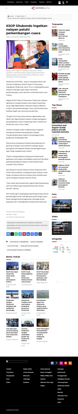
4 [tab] (65, 214)
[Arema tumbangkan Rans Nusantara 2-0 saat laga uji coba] (54, 47)
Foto (54, 194)
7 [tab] (70, 234)
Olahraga (26, 379)
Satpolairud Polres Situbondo (19, 250)
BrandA (60, 392)
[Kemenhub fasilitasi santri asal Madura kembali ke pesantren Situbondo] (27, 294)
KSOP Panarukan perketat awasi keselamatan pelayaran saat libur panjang (43, 276)
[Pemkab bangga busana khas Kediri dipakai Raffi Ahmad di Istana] (54, 76)
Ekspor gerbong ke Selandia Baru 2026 (62, 273)
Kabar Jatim (20, 16)
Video (55, 216)
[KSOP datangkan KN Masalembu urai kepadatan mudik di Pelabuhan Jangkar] (43, 323)
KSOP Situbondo (37, 242)
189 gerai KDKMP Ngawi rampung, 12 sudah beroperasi (61, 225)
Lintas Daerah (28, 372)
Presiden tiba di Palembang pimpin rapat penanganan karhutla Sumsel (64, 155)
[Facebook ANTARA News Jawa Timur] (59, 2)
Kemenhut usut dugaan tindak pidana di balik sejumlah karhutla (60, 128)
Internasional (45, 369)
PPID (59, 402)
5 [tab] (67, 214)
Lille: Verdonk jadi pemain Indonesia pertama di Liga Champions (64, 92)
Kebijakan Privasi (64, 379)
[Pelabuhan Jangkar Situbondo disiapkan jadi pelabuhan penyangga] (12, 294)
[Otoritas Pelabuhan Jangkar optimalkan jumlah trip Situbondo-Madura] (27, 323)
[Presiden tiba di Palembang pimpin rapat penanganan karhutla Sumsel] (54, 154)
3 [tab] (62, 214)
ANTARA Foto (63, 396)
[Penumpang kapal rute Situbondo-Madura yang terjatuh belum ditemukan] (43, 294)
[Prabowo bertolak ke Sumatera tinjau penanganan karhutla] (54, 182)
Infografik (57, 239)
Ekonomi (26, 376)
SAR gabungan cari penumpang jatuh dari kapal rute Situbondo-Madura (12, 333)
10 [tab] (65, 236)
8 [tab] (59, 236)
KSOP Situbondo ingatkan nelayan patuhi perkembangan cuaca (30, 18)
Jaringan (61, 369)
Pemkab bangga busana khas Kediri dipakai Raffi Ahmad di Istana (64, 77)
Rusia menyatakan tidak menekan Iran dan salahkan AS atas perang (64, 63)
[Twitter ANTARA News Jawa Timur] (63, 2)
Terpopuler (34, 2)
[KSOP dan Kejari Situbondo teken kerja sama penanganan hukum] (12, 266)
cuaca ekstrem (12, 246)
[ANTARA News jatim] (40, 8)
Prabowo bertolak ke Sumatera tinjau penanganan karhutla (64, 183)
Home (11, 16)
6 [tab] (67, 234)
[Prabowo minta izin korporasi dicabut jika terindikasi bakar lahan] (54, 168)
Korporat (61, 399)
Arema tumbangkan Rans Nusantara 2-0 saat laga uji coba (64, 48)
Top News (42, 2)
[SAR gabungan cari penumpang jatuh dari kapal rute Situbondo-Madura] (12, 323)
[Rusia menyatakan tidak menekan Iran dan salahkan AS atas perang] (54, 61)
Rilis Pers (49, 2)
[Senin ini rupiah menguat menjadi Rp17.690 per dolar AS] (54, 33)
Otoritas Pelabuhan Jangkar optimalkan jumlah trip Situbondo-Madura (25, 335)
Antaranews (10, 2)
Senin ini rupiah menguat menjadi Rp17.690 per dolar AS (64, 34)
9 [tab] (62, 236)
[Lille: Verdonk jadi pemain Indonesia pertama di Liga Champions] (54, 91)
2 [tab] (59, 214)
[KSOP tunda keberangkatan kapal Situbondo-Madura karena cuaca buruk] (27, 266)
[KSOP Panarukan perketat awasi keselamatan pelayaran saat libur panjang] (43, 266)
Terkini (27, 2)
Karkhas (26, 382)
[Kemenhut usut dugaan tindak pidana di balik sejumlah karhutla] (62, 116)
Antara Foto (19, 2)
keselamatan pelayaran (29, 246)
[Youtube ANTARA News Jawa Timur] (59, 3)
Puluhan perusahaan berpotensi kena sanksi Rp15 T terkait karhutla (64, 142)
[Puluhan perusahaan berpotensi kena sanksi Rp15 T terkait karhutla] (54, 140)
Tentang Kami (63, 382)
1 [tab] (56, 214)
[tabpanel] (62, 206)
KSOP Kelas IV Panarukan (19, 242)
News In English (46, 372)
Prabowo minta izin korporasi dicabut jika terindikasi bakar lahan (64, 169)
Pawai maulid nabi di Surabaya (61, 206)
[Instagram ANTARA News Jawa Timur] (67, 2)
